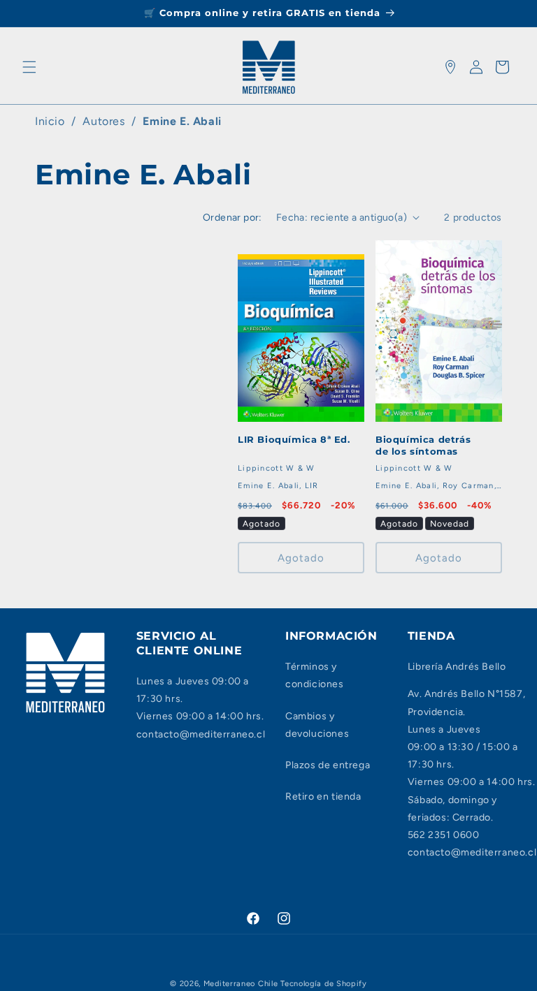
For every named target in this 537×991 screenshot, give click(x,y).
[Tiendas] (450, 67)
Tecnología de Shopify (323, 983)
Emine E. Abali (182, 121)
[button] (29, 67)
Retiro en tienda (323, 796)
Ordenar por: (232, 217)
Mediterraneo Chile (240, 983)
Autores (103, 121)
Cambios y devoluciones (317, 725)
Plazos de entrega (327, 765)
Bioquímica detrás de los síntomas (423, 445)
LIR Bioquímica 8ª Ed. (294, 439)
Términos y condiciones (314, 675)
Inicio (50, 121)
